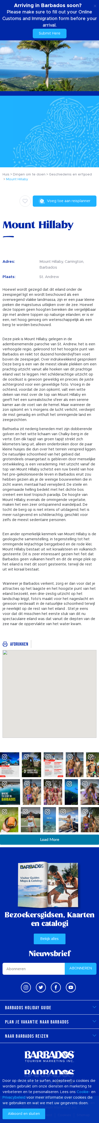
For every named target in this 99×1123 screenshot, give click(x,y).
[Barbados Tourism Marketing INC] (49, 1056)
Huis (6, 174)
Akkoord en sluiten (24, 1114)
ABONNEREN (80, 968)
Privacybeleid (14, 1097)
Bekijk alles (49, 939)
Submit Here (49, 33)
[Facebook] (56, 987)
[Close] (95, 5)
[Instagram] (26, 987)
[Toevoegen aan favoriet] (25, 201)
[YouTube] (71, 987)
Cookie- (83, 1092)
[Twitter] (41, 987)
